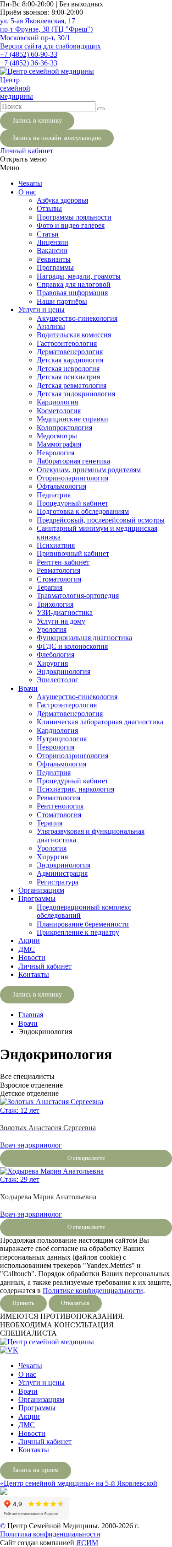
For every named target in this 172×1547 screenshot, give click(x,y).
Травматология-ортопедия (78, 595)
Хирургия (52, 663)
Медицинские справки (72, 419)
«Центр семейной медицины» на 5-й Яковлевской (78, 1483)
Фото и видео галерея (71, 225)
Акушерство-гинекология (77, 318)
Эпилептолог (57, 680)
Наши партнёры (62, 301)
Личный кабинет (26, 151)
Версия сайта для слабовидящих (50, 46)
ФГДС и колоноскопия (72, 646)
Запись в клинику (37, 120)
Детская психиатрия (68, 377)
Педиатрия (54, 495)
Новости (31, 957)
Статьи (48, 234)
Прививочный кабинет (73, 553)
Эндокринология (63, 671)
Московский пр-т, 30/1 (35, 38)
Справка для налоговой (74, 284)
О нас (27, 192)
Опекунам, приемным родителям (89, 470)
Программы (55, 267)
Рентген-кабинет (63, 562)
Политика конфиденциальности (50, 1534)
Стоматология (59, 579)
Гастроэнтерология (67, 343)
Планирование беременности (83, 924)
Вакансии (52, 250)
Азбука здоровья (62, 200)
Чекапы (30, 183)
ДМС (26, 949)
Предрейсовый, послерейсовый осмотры (101, 520)
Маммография (59, 444)
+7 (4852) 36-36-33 (28, 63)
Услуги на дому (61, 621)
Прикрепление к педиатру (78, 932)
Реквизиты (54, 259)
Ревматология (58, 570)
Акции (29, 940)
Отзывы (49, 208)
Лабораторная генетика (73, 461)
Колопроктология (64, 427)
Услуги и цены (41, 309)
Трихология (55, 604)
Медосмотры (57, 436)
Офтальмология (61, 486)
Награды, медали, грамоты (79, 276)
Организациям (41, 890)
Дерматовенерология (70, 352)
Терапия (49, 587)
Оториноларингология (72, 478)
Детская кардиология (70, 360)
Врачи (28, 688)
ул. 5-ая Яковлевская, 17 (37, 21)
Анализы (51, 326)
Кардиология (57, 402)
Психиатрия (56, 545)
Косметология (59, 411)
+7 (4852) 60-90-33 (28, 54)
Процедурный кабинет (72, 503)
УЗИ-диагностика (65, 612)
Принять (23, 1302)
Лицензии (52, 242)
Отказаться (75, 1302)
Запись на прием (35, 1469)
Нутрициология (62, 739)
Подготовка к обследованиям (83, 511)
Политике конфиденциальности (93, 1290)
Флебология (55, 654)
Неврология (55, 453)
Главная (30, 1015)
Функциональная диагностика (84, 637)
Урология (52, 629)
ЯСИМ (87, 1543)
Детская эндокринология (76, 394)
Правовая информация (72, 292)
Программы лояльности (74, 217)
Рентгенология (60, 806)
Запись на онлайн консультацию (56, 138)
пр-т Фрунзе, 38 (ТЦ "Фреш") (46, 29)
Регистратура (57, 882)
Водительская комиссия (74, 335)
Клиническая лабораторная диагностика (100, 722)
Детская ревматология (71, 385)
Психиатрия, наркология (75, 789)
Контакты (33, 974)
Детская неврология (68, 368)
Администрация (62, 873)
